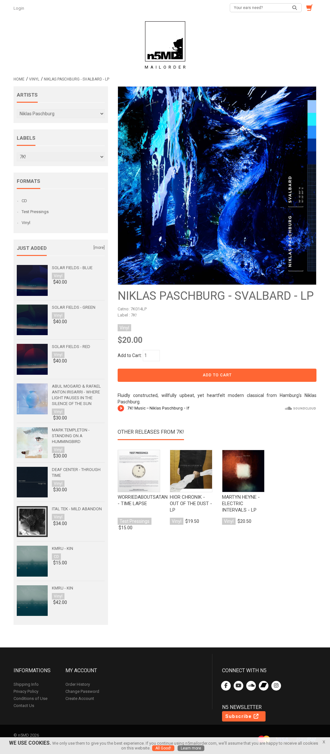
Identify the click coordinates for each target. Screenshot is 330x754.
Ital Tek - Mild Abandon (77, 508)
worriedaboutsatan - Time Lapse (139, 500)
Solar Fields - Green (73, 307)
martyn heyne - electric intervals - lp (241, 503)
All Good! (163, 748)
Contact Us (24, 705)
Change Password (82, 691)
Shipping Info (26, 684)
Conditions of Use (30, 698)
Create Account (79, 698)
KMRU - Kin (62, 548)
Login (19, 8)
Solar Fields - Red (71, 346)
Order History (77, 684)
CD (24, 200)
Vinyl (34, 79)
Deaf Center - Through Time (76, 472)
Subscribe (239, 716)
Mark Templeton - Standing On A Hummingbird (71, 436)
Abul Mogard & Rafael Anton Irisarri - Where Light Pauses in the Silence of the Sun (76, 395)
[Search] (295, 8)
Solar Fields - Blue (72, 267)
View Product (139, 473)
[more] (99, 247)
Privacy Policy (26, 691)
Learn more (191, 748)
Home (19, 79)
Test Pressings (35, 211)
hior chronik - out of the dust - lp (191, 503)
